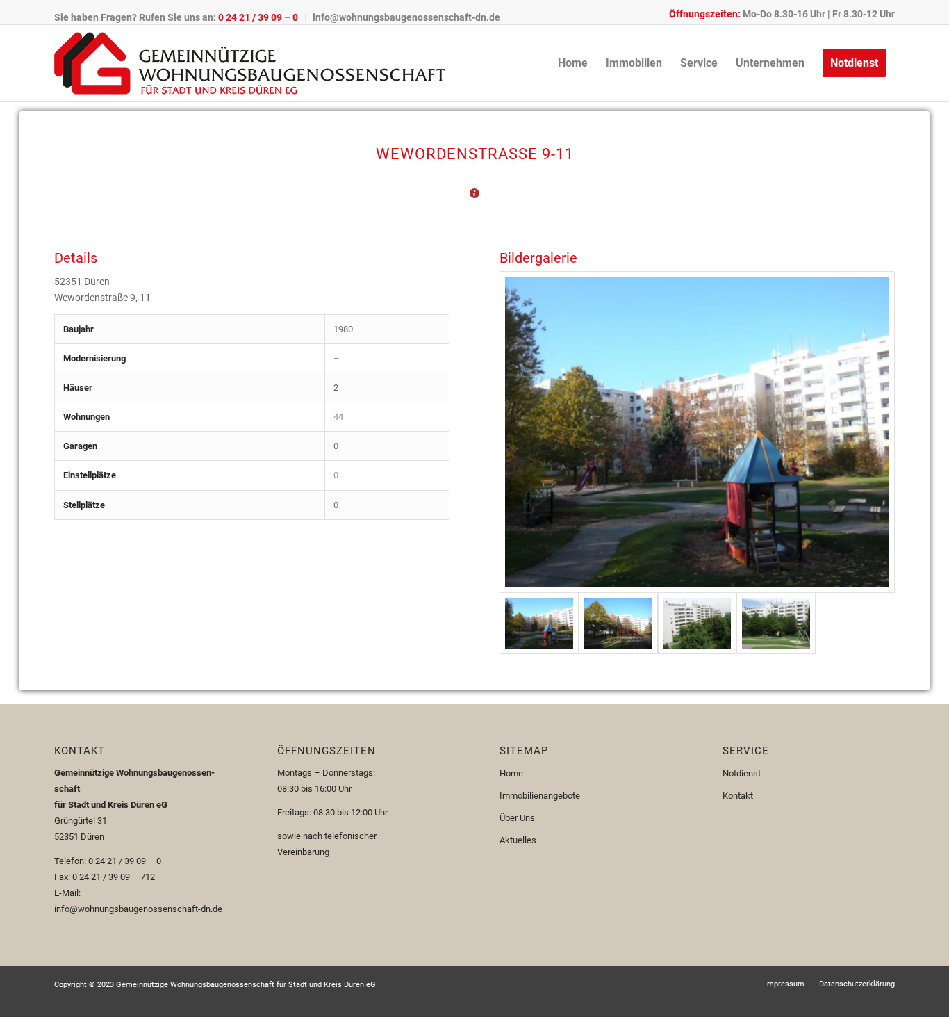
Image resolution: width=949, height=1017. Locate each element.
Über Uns (517, 818)
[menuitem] (180, 17)
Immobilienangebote (540, 795)
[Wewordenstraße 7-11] (618, 623)
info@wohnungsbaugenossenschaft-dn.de (406, 17)
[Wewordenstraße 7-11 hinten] (697, 623)
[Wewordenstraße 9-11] (697, 432)
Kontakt (738, 795)
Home (511, 773)
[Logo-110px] (249, 63)
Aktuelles (518, 840)
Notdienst (742, 773)
